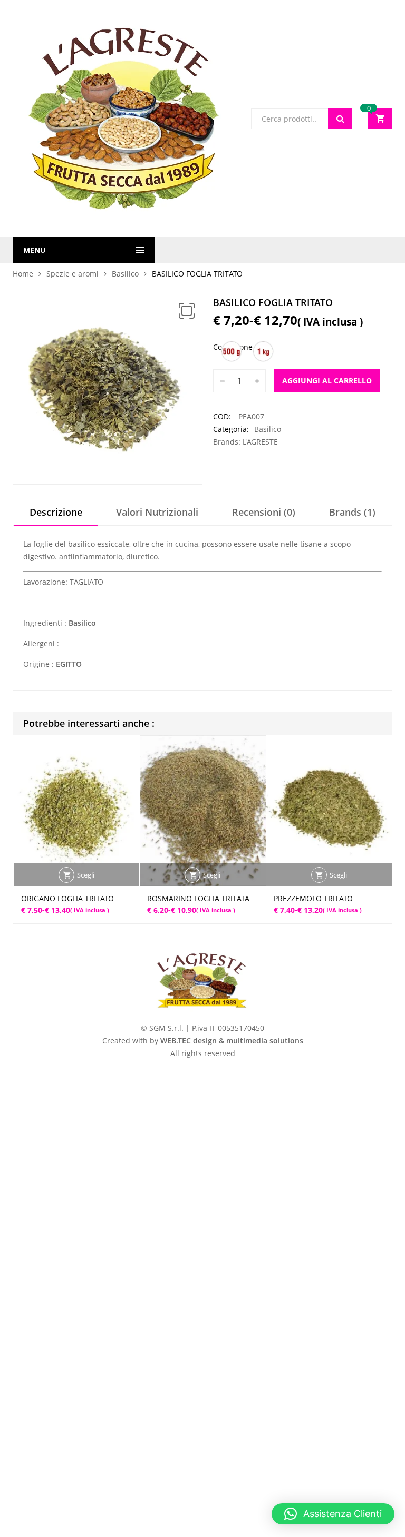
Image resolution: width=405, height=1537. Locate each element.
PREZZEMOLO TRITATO (313, 898)
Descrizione (56, 512)
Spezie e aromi (72, 274)
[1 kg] (263, 351)
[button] (187, 311)
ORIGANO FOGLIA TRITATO (67, 898)
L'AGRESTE (260, 442)
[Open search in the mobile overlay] (301, 118)
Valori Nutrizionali (157, 512)
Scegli (85, 875)
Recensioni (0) (263, 512)
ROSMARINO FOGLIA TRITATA (198, 898)
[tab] (56, 516)
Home (23, 274)
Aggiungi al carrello (327, 381)
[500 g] (231, 351)
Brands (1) (352, 512)
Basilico (125, 274)
